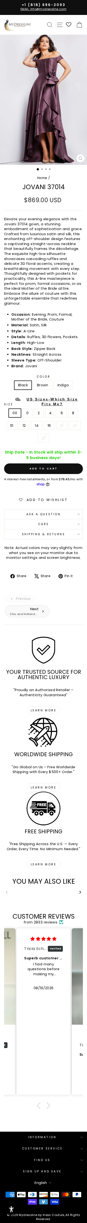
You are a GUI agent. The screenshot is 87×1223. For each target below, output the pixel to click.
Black (23, 385)
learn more (44, 710)
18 (62, 425)
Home (42, 178)
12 (24, 425)
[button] (39, 1105)
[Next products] (80, 892)
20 (75, 425)
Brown (42, 385)
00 (15, 413)
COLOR (44, 377)
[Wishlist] (69, 25)
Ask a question (43, 514)
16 (49, 425)
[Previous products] (6, 892)
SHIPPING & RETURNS (43, 534)
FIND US (42, 1160)
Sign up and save (42, 1171)
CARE (43, 524)
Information (42, 1137)
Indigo (63, 385)
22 (44, 438)
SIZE (41, 401)
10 (12, 425)
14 (36, 425)
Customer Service (42, 1148)
